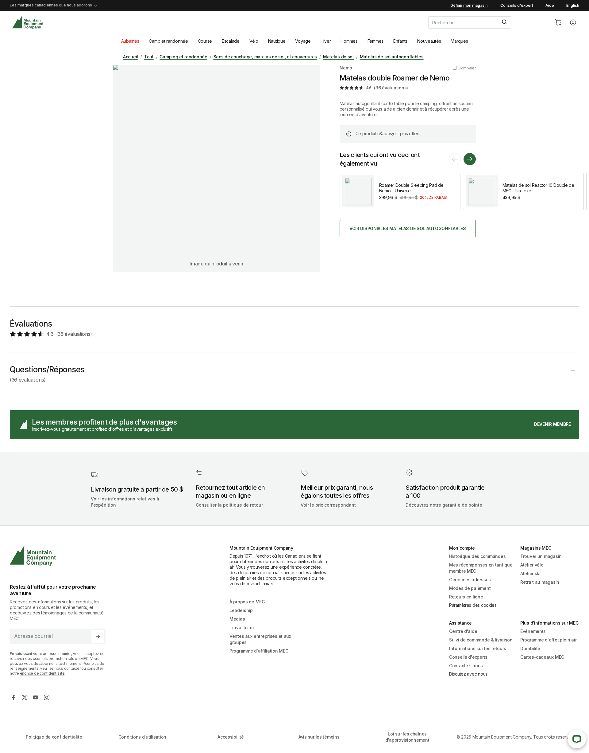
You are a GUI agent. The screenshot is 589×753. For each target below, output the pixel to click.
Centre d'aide (463, 631)
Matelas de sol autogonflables (392, 56)
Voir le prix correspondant (328, 505)
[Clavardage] (577, 739)
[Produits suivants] (470, 159)
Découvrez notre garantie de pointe (444, 505)
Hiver (326, 41)
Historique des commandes (477, 556)
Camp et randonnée (168, 41)
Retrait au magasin (539, 582)
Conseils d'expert (516, 5)
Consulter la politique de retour (229, 505)
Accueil (130, 56)
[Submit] (504, 22)
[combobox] (486, 22)
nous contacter (68, 668)
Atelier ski (530, 573)
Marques (459, 41)
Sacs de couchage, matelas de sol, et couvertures (265, 56)
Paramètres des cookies (473, 605)
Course (205, 41)
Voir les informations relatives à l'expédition (125, 502)
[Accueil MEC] (27, 22)
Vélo (253, 41)
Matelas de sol (338, 56)
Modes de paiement (470, 588)
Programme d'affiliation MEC (258, 650)
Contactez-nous (466, 665)
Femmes (375, 41)
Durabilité (530, 648)
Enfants (400, 41)
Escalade (231, 41)
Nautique (277, 41)
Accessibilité (231, 736)
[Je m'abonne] (97, 636)
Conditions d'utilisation (142, 736)
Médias (237, 619)
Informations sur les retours (477, 648)
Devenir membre (552, 424)
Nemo (346, 67)
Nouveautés (429, 41)
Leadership (241, 610)
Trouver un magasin (541, 556)
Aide (549, 5)
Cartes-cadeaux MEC (542, 657)
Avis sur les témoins (318, 736)
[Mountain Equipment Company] (60, 555)
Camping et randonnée (183, 56)
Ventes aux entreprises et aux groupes (260, 639)
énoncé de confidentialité (42, 673)
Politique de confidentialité (54, 736)
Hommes (349, 41)
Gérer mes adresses (470, 579)
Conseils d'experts (468, 657)
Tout (149, 56)
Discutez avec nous (468, 674)
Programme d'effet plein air (548, 639)
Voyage (302, 41)
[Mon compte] (573, 22)
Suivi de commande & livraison (481, 639)
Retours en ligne (466, 596)
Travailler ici (242, 627)
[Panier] (558, 22)
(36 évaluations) (391, 87)
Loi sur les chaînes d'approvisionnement (407, 737)
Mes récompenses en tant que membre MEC (480, 568)
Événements (533, 631)
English (572, 5)
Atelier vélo (532, 564)
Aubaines (130, 41)
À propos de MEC (247, 601)
